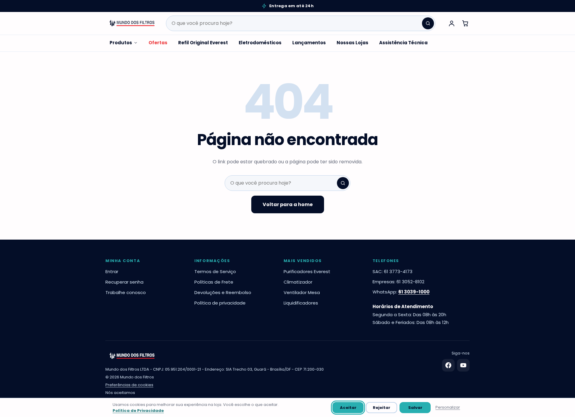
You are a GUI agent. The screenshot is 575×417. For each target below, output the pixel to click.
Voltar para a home (288, 204)
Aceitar (348, 407)
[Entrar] (451, 23)
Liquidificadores (301, 303)
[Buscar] (428, 23)
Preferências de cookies (129, 385)
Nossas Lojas (352, 42)
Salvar (415, 407)
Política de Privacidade (138, 410)
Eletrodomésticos (260, 42)
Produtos (121, 42)
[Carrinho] (465, 23)
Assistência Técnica (403, 42)
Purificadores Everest (307, 271)
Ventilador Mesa (302, 292)
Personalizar (447, 407)
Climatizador (298, 282)
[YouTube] (463, 365)
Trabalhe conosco (125, 292)
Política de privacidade (220, 303)
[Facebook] (448, 365)
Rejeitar (381, 407)
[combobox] (300, 23)
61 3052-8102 (410, 281)
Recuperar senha (124, 282)
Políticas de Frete (213, 282)
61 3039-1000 (413, 292)
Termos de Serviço (215, 271)
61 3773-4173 (398, 271)
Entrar (111, 271)
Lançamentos (309, 42)
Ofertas (158, 42)
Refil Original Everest (203, 42)
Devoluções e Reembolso (222, 292)
